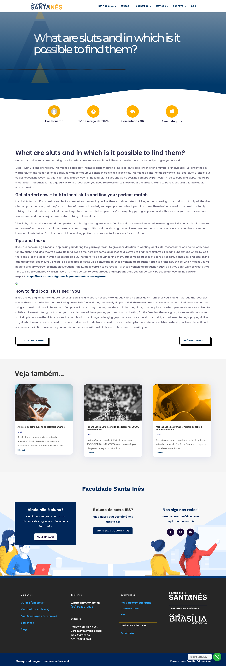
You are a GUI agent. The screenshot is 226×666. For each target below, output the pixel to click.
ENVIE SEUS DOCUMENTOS (113, 530)
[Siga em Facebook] (170, 532)
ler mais (21, 449)
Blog (193, 6)
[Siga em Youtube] (190, 532)
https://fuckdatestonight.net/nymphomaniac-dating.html (66, 276)
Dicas (20, 432)
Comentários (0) (132, 121)
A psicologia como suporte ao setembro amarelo (41, 427)
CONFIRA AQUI (45, 536)
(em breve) (33, 602)
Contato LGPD (130, 608)
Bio (123, 614)
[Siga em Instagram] (180, 532)
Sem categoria (172, 121)
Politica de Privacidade (136, 602)
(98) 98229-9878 (82, 607)
